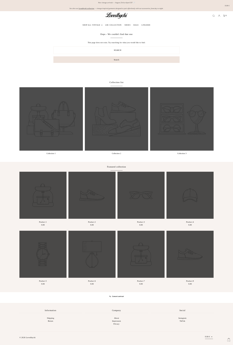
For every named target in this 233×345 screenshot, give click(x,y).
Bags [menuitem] (135, 25)
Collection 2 (116, 153)
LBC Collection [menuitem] (113, 25)
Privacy (116, 324)
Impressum (116, 321)
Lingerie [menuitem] (145, 25)
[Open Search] (213, 15)
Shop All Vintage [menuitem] (91, 25)
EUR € (227, 6)
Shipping (50, 318)
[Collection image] (51, 119)
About (116, 318)
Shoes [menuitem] (128, 25)
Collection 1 (51, 153)
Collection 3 (182, 153)
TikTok (182, 321)
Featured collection (116, 167)
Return (50, 321)
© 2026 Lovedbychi (27, 337)
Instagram (182, 318)
